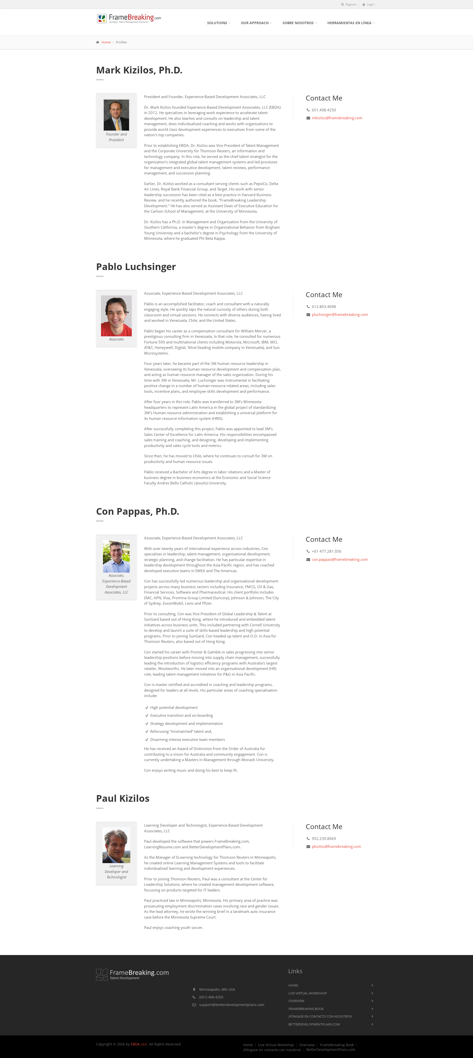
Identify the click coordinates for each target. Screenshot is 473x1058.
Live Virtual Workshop (307, 993)
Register (351, 4)
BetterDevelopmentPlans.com (314, 1024)
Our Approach (255, 22)
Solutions (217, 22)
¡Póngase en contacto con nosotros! (320, 1016)
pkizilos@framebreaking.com (336, 846)
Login (370, 4)
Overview (296, 1001)
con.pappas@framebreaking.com (340, 559)
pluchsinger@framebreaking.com (340, 314)
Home (106, 42)
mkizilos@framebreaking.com (337, 117)
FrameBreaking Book (306, 1009)
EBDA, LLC (139, 1044)
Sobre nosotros (298, 22)
